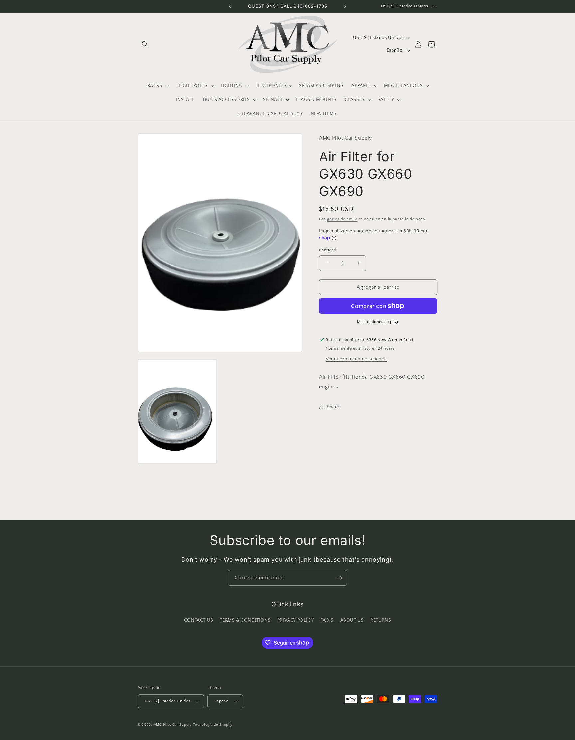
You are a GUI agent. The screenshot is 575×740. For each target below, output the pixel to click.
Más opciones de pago (378, 322)
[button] (145, 44)
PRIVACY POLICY (295, 620)
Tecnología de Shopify (213, 725)
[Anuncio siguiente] (345, 6)
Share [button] (333, 407)
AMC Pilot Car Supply (173, 725)
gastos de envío (342, 219)
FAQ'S (327, 620)
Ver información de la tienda (356, 359)
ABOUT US (352, 620)
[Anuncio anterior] (230, 6)
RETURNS (380, 620)
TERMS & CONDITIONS (245, 620)
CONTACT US (198, 620)
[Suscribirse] (339, 578)
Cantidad (327, 249)
